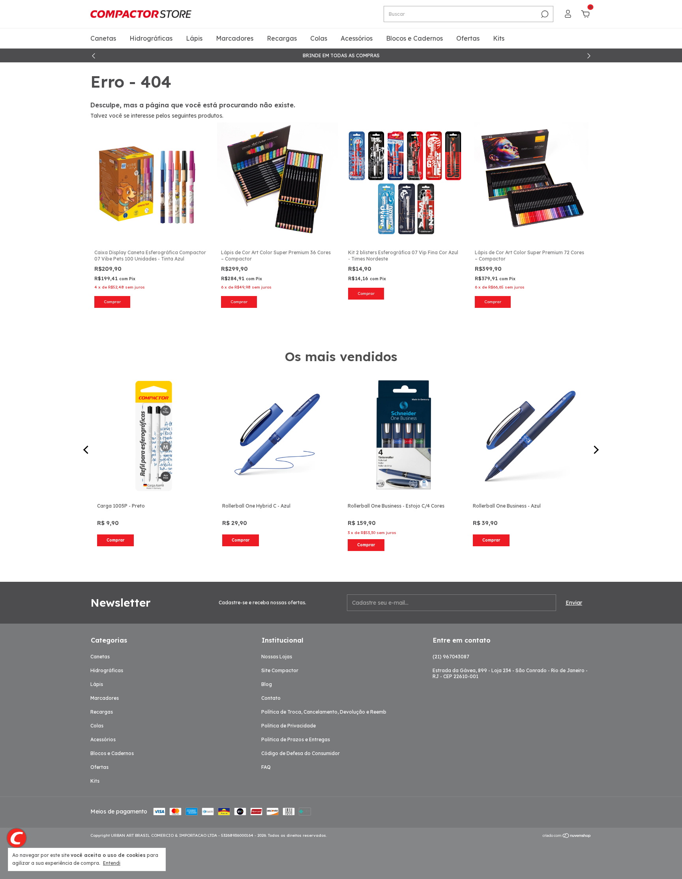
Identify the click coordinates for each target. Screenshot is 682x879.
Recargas (282, 38)
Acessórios (357, 38)
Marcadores (234, 38)
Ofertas (468, 38)
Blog (266, 684)
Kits (498, 38)
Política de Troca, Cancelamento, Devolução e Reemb (323, 712)
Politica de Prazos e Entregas (295, 739)
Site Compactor (279, 670)
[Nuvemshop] (567, 836)
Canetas (103, 38)
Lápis (194, 38)
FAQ (266, 767)
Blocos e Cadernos (414, 38)
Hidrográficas (150, 38)
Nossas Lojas (276, 657)
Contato (271, 698)
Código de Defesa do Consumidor (300, 753)
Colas (318, 38)
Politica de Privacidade (288, 726)
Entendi (111, 863)
